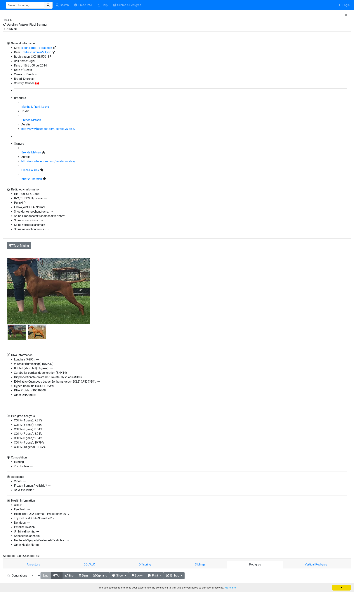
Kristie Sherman (32, 179)
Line (45, 575)
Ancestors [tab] (33, 564)
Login (346, 5)
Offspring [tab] (145, 564)
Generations (19, 575)
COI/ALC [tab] (89, 564)
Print (155, 575)
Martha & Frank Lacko (35, 106)
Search (64, 5)
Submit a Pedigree (129, 5)
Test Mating (21, 245)
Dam (85, 575)
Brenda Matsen (31, 120)
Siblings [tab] (200, 564)
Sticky (139, 575)
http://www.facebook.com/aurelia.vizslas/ (48, 129)
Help (104, 5)
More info (230, 587)
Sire (71, 575)
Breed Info (85, 5)
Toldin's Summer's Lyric (36, 52)
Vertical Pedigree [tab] (316, 564)
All (58, 575)
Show (119, 575)
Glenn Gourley (30, 170)
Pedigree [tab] (255, 564)
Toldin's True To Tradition (36, 48)
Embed (174, 575)
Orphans (101, 575)
